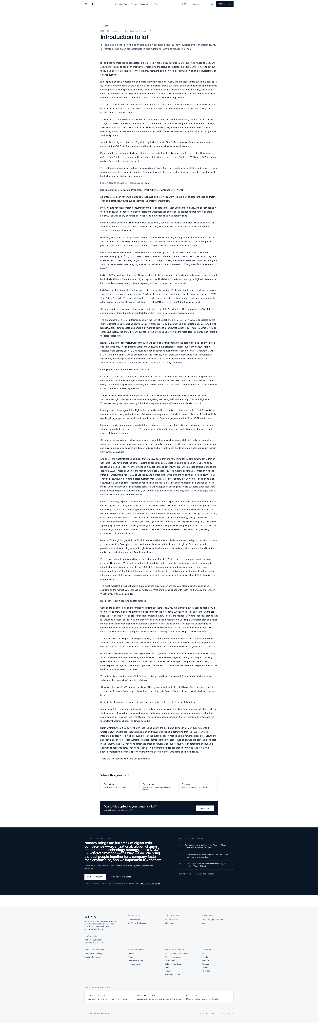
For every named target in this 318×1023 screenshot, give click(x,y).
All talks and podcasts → (206, 874)
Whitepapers (170, 960)
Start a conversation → (93, 929)
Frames (168, 971)
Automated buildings (173, 974)
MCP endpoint (170, 923)
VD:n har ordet (134, 920)
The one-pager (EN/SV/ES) (213, 920)
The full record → (186, 874)
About (204, 923)
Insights (205, 967)
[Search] (212, 4)
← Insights (104, 25)
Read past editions (92, 957)
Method (134, 4)
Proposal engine (134, 964)
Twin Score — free (135, 960)
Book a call (225, 4)
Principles (206, 960)
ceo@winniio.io (90, 936)
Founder (205, 957)
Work (126, 4)
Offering (118, 4)
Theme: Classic (226, 1013)
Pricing (130, 957)
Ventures (205, 964)
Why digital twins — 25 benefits (177, 953)
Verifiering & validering (137, 923)
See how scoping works (150, 883)
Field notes (206, 971)
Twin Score (154, 4)
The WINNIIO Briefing (93, 953)
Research (144, 4)
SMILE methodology (173, 964)
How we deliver (171, 920)
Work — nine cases (173, 957)
